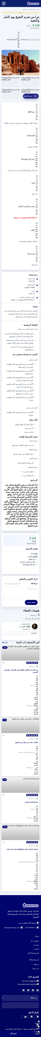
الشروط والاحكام (33, 953)
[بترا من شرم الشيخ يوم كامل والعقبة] (20, 62)
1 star (6, 584)
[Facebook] (37, 990)
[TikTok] (23, 990)
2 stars (9, 584)
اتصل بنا (36, 945)
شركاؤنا (36, 964)
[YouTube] (28, 990)
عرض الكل (30, 96)
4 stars (16, 584)
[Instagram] (32, 990)
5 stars (19, 584)
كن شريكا (35, 968)
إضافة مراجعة (31, 602)
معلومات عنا (35, 941)
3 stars (12, 584)
